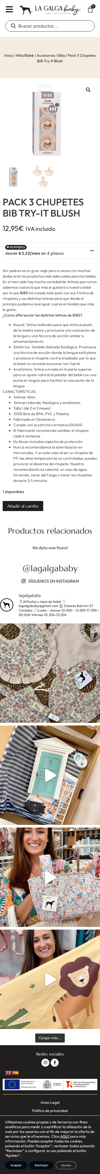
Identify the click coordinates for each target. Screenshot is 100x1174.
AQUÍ (64, 1136)
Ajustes (66, 1165)
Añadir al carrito (23, 506)
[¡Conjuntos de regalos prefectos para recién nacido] (50, 673)
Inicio (8, 55)
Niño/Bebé (25, 55)
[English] (8, 1072)
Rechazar (41, 1165)
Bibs (61, 55)
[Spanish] (15, 1072)
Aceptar (16, 1165)
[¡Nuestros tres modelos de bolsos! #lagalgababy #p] (50, 877)
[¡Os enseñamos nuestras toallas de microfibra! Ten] (50, 979)
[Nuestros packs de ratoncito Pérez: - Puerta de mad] (50, 775)
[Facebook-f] (55, 1063)
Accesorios (46, 55)
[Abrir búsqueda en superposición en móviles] (50, 26)
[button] (88, 90)
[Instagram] (45, 1063)
